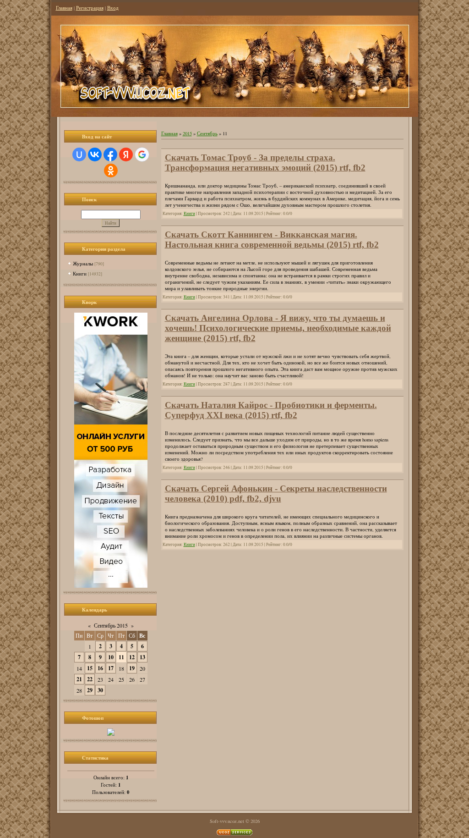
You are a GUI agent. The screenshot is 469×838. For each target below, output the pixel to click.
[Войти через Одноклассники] (111, 170)
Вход (113, 8)
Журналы (83, 263)
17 (111, 668)
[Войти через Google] (142, 154)
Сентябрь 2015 (111, 625)
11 (121, 657)
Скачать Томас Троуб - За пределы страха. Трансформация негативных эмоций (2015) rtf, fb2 (265, 162)
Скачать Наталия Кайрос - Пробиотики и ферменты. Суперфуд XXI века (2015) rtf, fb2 (271, 410)
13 (142, 657)
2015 (187, 133)
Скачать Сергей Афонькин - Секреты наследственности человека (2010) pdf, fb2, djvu (276, 493)
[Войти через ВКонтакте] (95, 154)
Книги (80, 273)
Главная (64, 8)
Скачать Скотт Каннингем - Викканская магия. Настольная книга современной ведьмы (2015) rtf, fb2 (272, 239)
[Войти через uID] (79, 154)
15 (90, 668)
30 (100, 690)
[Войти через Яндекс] (126, 154)
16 (100, 668)
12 (132, 657)
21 (79, 679)
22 (90, 679)
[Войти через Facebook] (110, 154)
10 (111, 657)
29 (90, 690)
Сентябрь (207, 133)
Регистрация (90, 8)
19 (132, 668)
